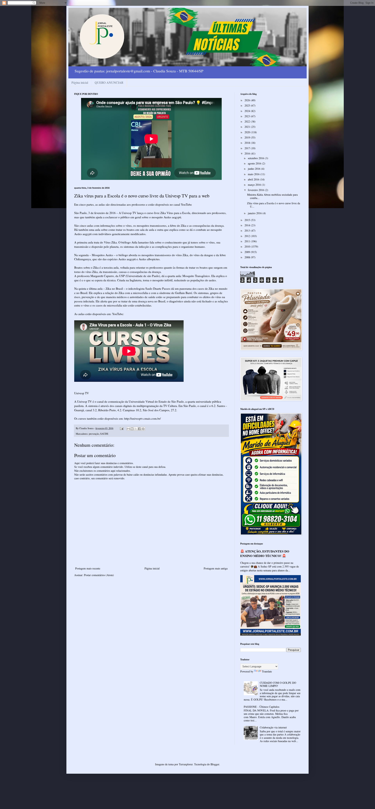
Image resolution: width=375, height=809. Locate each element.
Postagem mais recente (87, 568)
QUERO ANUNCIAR (109, 82)
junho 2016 (254, 169)
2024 (248, 111)
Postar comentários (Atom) (99, 575)
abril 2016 (254, 179)
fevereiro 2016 (256, 190)
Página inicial (79, 82)
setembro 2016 (256, 158)
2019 (248, 137)
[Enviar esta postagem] (121, 428)
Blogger (215, 764)
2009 (248, 252)
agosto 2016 (255, 163)
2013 (248, 230)
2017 (248, 148)
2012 (248, 236)
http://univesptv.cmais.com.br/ (142, 418)
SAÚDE (104, 433)
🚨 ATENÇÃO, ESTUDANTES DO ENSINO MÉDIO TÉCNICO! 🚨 (264, 553)
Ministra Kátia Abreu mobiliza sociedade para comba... (272, 196)
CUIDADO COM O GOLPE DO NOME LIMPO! (278, 684)
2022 (248, 121)
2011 (248, 241)
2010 (248, 246)
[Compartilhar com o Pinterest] (143, 429)
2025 (248, 105)
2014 (248, 225)
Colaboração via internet (273, 727)
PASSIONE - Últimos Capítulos (261, 707)
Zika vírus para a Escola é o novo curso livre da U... (273, 204)
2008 (248, 257)
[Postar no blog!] (132, 429)
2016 (248, 153)
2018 (248, 143)
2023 (248, 116)
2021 (248, 127)
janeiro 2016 (255, 213)
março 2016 (255, 184)
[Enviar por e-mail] (128, 429)
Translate (267, 671)
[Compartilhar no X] (136, 429)
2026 (248, 100)
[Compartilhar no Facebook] (139, 429)
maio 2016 (254, 174)
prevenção (94, 433)
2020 (248, 132)
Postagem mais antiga (216, 568)
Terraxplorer (186, 764)
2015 (248, 220)
